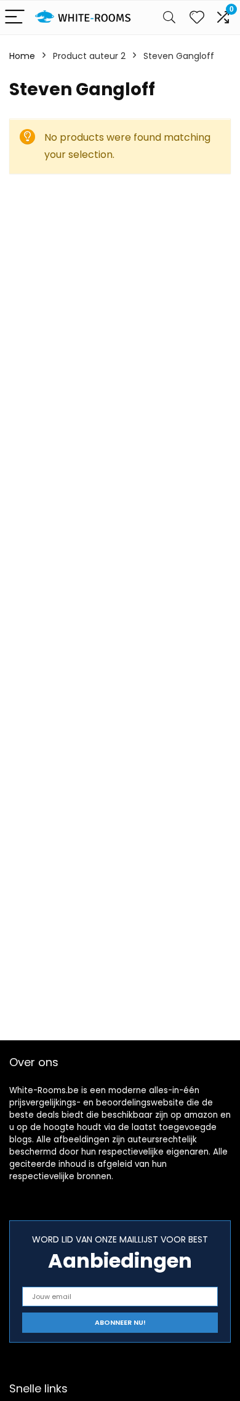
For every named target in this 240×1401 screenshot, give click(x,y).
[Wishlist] (197, 17)
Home (22, 56)
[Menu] (15, 17)
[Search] (169, 17)
